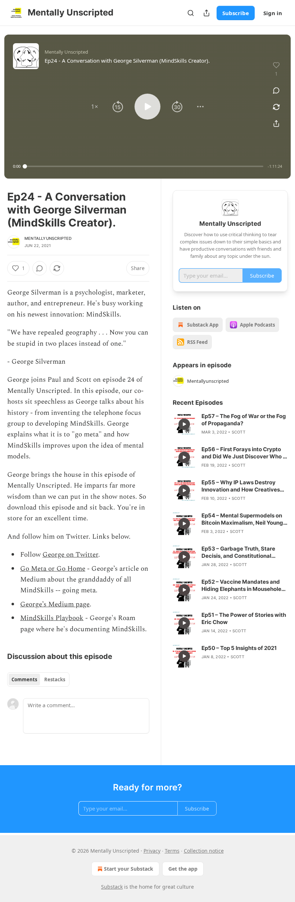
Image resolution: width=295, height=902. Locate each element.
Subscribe (235, 13)
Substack (112, 886)
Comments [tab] (24, 679)
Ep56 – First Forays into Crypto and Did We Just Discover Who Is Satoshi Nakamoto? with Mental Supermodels (244, 453)
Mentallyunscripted (48, 238)
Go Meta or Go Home (52, 569)
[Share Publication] (206, 13)
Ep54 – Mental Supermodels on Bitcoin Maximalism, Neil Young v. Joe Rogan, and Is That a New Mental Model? (242, 519)
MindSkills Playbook (51, 618)
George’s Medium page (55, 604)
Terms (172, 850)
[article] (230, 424)
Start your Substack (128, 868)
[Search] (190, 13)
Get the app (183, 868)
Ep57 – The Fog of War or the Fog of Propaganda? (243, 420)
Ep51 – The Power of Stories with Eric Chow (243, 618)
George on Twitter (70, 554)
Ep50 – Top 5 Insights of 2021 (239, 648)
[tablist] (38, 679)
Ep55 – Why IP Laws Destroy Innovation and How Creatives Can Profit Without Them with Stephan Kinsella (240, 486)
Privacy (152, 850)
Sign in (272, 13)
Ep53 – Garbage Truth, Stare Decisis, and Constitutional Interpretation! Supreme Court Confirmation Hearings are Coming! (240, 552)
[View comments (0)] (276, 90)
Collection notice (204, 850)
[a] (184, 424)
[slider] (144, 166)
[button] (94, 106)
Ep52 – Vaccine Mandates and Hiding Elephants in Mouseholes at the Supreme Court (242, 585)
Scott (238, 432)
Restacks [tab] (54, 679)
